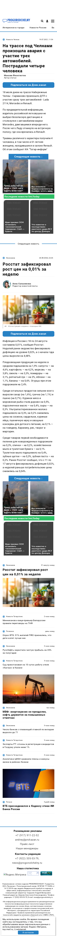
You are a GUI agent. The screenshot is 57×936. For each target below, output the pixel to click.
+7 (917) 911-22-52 (27, 835)
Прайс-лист (27, 844)
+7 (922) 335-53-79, (27, 858)
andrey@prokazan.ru (27, 839)
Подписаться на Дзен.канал (28, 85)
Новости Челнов (12, 39)
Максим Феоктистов (15, 75)
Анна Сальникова (21, 283)
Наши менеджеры (27, 848)
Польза (9, 802)
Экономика (10, 258)
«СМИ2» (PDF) (48, 915)
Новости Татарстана (14, 616)
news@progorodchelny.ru (27, 862)
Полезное (10, 631)
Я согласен (28, 932)
